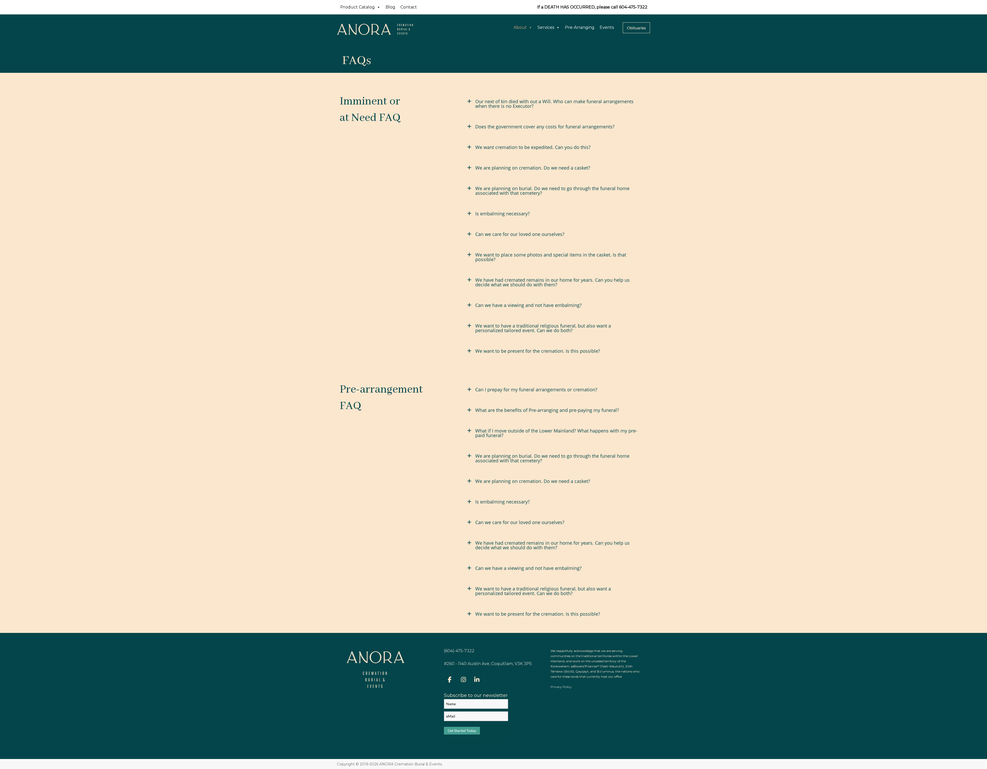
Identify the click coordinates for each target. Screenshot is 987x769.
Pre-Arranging (580, 27)
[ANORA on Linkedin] (477, 679)
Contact (408, 7)
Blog (390, 7)
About (520, 27)
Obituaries (636, 27)
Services (545, 27)
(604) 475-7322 (459, 650)
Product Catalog (357, 7)
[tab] (553, 106)
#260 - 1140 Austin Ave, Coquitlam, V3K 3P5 (488, 663)
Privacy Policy (561, 687)
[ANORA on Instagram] (463, 679)
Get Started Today (462, 730)
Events (607, 27)
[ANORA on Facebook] (450, 679)
